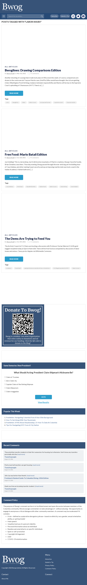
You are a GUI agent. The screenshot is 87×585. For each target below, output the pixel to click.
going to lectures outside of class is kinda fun (37, 268)
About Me (5, 579)
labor (23, 102)
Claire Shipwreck (12, 388)
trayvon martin (71, 102)
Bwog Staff (11, 73)
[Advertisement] (43, 289)
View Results (43, 402)
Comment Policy (50, 568)
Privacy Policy (49, 565)
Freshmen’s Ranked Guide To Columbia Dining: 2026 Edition (27, 478)
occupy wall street (45, 102)
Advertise (48, 559)
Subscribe (54, 16)
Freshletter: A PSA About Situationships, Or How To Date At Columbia (31, 423)
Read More (14, 93)
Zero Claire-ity (11, 381)
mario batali (74, 186)
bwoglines (15, 102)
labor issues (32, 102)
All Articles (11, 67)
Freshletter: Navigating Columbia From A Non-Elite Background (29, 417)
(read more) (21, 454)
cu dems (8, 268)
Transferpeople (10, 457)
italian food (43, 186)
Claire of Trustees (12, 377)
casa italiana (9, 186)
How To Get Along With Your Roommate (21, 420)
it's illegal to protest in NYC (61, 268)
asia (7, 102)
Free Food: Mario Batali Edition (26, 154)
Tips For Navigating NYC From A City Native (22, 425)
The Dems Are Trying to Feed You (27, 238)
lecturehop (64, 186)
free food (19, 186)
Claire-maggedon (12, 391)
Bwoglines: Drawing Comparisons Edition (33, 70)
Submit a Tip (65, 16)
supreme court (58, 102)
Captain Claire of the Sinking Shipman (19, 384)
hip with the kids (31, 186)
